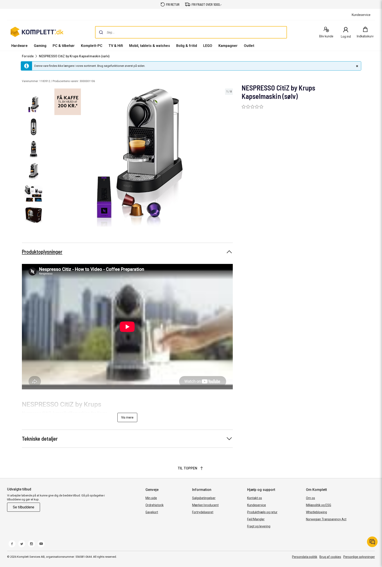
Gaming (40, 46)
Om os (310, 498)
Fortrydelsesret (202, 512)
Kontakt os (254, 498)
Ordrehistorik (154, 505)
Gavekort (151, 512)
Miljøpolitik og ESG (318, 505)
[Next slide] (229, 158)
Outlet (249, 46)
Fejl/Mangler (256, 519)
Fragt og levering (258, 526)
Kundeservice (256, 505)
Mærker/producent (205, 505)
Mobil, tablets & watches (149, 46)
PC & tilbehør (64, 46)
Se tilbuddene (23, 507)
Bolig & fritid (186, 46)
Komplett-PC (91, 46)
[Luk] (356, 66)
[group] (140, 157)
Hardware (19, 46)
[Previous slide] (50, 158)
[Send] (101, 32)
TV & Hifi (116, 46)
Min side (151, 498)
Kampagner (228, 46)
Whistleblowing (316, 512)
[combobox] (191, 32)
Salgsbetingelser (204, 498)
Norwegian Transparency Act (326, 519)
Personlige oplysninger (359, 557)
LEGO (207, 46)
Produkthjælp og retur (262, 512)
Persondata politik (304, 557)
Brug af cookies (330, 557)
